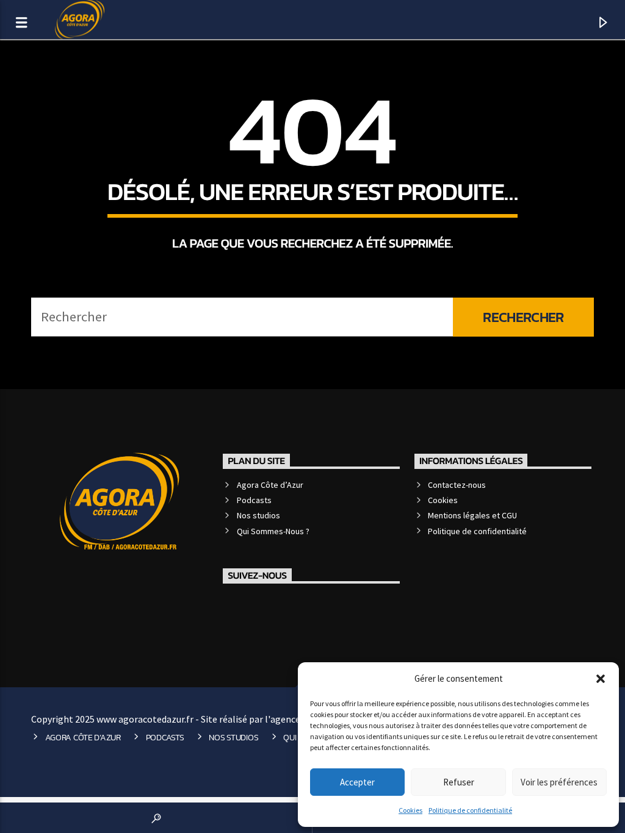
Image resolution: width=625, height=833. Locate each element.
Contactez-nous (457, 484)
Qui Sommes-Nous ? (273, 531)
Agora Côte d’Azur (270, 484)
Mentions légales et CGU (472, 515)
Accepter (357, 782)
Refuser (458, 782)
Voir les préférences (559, 782)
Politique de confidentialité (470, 810)
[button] (600, 679)
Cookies (410, 810)
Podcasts (254, 500)
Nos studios (258, 515)
